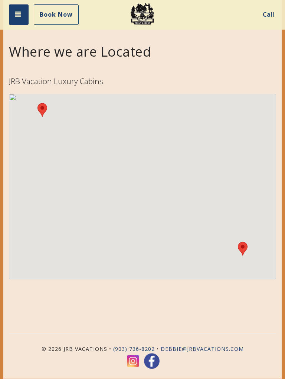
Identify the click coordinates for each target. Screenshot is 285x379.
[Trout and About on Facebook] (152, 360)
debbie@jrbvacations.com (202, 348)
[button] (42, 110)
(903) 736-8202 (134, 348)
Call (268, 14)
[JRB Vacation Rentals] (142, 15)
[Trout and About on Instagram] (133, 360)
